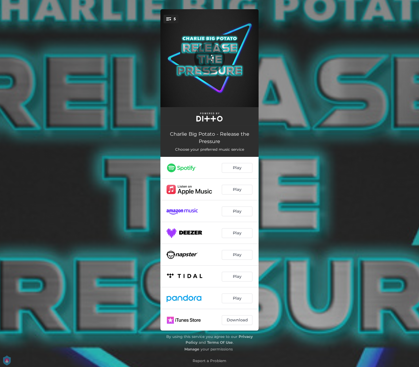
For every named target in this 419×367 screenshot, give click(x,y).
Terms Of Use (220, 342)
